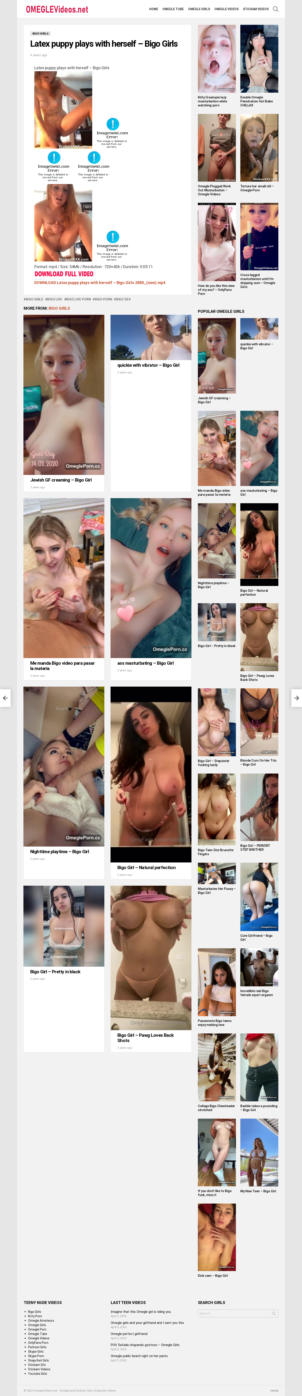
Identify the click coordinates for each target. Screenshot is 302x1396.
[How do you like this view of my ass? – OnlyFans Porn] (217, 242)
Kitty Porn (35, 1316)
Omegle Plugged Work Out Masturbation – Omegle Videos (214, 190)
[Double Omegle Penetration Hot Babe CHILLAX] (259, 59)
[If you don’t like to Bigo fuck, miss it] (217, 1152)
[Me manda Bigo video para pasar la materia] (63, 578)
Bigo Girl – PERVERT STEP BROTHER (255, 848)
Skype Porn (36, 1356)
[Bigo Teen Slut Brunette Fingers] (217, 809)
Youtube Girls (37, 1373)
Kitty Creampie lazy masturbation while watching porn (212, 101)
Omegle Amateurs (41, 1320)
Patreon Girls (37, 1347)
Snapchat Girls (38, 1360)
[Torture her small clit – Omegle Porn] (259, 148)
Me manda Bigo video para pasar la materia (62, 666)
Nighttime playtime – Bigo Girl (59, 851)
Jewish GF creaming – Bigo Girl (61, 480)
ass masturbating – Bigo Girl (145, 663)
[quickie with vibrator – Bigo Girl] (151, 337)
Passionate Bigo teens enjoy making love (214, 1023)
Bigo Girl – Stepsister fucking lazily (213, 763)
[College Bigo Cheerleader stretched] (217, 1067)
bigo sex (123, 299)
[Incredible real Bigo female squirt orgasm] (259, 967)
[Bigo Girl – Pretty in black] (63, 926)
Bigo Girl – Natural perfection (146, 867)
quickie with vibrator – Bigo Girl (148, 365)
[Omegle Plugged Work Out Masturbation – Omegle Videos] (217, 148)
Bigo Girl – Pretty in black (55, 971)
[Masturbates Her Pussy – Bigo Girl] (217, 873)
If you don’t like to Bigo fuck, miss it (215, 1193)
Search (274, 1314)
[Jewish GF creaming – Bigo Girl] (63, 395)
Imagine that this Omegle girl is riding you (141, 1312)
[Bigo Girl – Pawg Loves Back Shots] (151, 958)
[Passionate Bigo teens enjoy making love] (217, 982)
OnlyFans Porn (38, 1342)
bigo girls (34, 299)
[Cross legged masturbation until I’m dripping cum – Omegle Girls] (259, 237)
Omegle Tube (173, 9)
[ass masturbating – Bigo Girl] (151, 578)
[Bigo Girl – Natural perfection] (151, 775)
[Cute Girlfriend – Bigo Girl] (259, 897)
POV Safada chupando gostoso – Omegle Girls (145, 1345)
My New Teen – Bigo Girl (258, 1191)
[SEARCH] (275, 9)
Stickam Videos (256, 9)
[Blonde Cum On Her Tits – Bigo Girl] (259, 722)
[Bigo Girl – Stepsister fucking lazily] (217, 722)
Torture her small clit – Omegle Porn (257, 188)
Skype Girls (36, 1351)
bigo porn (103, 299)
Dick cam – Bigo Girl (213, 1276)
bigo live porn (78, 299)
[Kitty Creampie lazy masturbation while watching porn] (217, 59)
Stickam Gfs (37, 1365)
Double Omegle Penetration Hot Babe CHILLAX (256, 101)
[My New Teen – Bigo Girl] (259, 1153)
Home (153, 9)
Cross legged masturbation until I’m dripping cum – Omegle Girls (257, 281)
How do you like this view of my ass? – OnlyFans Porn (216, 290)
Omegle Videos (226, 9)
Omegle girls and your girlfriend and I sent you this (147, 1323)
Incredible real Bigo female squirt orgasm (256, 993)
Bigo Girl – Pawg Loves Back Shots (145, 1038)
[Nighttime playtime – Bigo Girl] (63, 767)
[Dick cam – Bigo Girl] (217, 1237)
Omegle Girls (199, 9)
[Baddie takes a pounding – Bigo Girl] (259, 1067)
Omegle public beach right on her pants (139, 1356)
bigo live (54, 299)
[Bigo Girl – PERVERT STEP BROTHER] (259, 807)
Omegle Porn (37, 1329)
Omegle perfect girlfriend (129, 1334)
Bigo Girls (59, 308)
